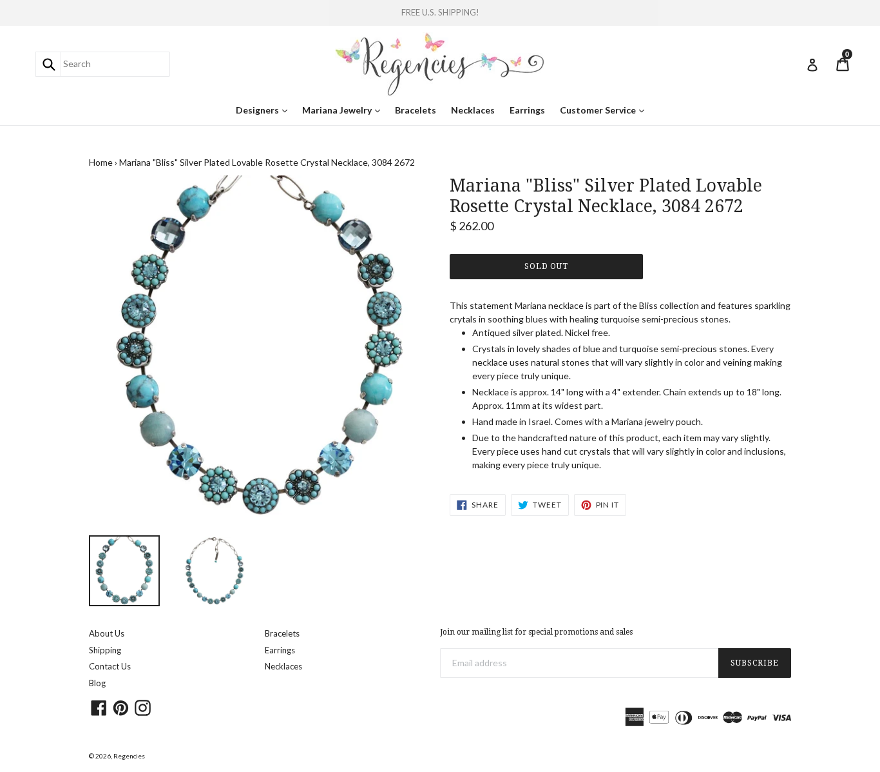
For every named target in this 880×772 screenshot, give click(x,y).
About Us (106, 633)
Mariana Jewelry (344, 109)
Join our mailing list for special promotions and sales (536, 632)
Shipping (105, 650)
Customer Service (605, 109)
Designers (265, 109)
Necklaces (473, 109)
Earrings (527, 109)
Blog (97, 683)
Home (101, 162)
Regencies (129, 756)
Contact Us (110, 666)
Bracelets (415, 109)
